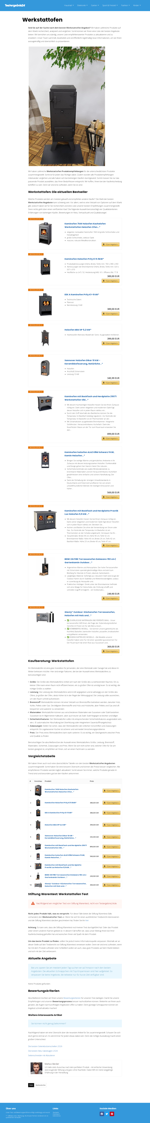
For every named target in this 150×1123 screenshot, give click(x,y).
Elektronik (81, 5)
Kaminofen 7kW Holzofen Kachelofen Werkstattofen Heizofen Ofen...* (85, 225)
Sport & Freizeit (109, 5)
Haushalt (68, 5)
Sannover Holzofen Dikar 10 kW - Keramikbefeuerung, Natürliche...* (84, 362)
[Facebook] (102, 1114)
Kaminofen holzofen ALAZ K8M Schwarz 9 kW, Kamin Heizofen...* (89, 454)
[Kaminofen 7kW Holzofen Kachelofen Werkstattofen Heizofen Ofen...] (45, 233)
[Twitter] (107, 1114)
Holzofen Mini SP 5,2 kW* (78, 329)
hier (87, 920)
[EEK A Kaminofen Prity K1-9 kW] (45, 304)
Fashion (124, 5)
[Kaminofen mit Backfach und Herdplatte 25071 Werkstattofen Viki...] (45, 403)
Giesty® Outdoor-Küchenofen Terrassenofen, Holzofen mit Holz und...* (90, 614)
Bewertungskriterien (72, 998)
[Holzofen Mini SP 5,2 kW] (45, 337)
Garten (94, 5)
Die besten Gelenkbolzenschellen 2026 (45, 1046)
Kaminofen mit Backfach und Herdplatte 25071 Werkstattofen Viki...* (90, 398)
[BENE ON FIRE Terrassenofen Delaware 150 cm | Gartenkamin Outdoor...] (45, 566)
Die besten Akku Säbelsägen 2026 (43, 1050)
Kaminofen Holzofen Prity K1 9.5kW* (84, 258)
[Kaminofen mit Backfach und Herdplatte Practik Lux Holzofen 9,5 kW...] (45, 521)
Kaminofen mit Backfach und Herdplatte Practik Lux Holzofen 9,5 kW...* (91, 512)
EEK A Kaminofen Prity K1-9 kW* (82, 294)
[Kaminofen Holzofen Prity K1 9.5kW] (45, 266)
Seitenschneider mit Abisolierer (41, 1055)
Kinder (136, 5)
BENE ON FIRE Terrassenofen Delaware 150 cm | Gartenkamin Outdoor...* (90, 561)
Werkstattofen (41, 1085)
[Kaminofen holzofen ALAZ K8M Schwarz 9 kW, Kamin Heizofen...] (45, 460)
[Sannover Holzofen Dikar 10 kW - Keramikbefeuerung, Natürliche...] (45, 368)
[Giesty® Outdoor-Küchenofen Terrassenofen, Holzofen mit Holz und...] (45, 616)
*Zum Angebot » (112, 244)
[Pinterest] (112, 1114)
